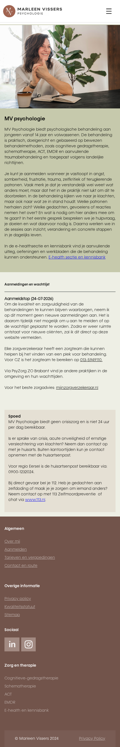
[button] (108, 11)
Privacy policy (17, 599)
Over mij (12, 542)
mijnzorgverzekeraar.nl (77, 388)
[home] (34, 11)
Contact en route (20, 566)
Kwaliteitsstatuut (19, 607)
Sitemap (12, 615)
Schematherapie (20, 686)
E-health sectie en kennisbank (77, 257)
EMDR (9, 702)
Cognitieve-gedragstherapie (31, 678)
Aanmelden (15, 550)
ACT (8, 694)
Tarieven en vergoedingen (29, 558)
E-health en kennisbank (26, 711)
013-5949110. (91, 360)
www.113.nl (35, 500)
